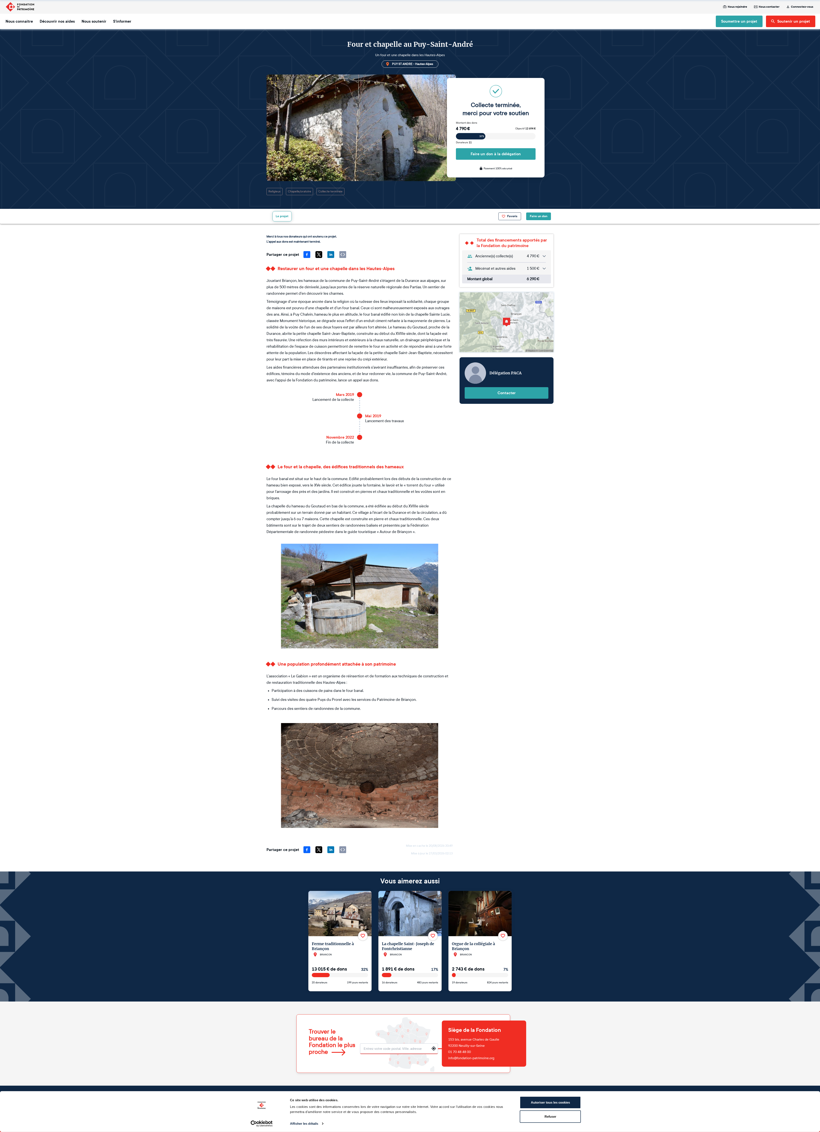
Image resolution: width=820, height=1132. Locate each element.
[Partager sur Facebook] (307, 254)
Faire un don (538, 216)
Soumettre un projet (739, 21)
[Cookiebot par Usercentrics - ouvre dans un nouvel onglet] (261, 1123)
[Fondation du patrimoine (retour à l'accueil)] (20, 7)
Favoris (512, 216)
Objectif (525, 128)
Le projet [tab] (282, 216)
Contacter (507, 392)
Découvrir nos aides (57, 21)
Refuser (550, 1116)
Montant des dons (466, 122)
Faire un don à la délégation (496, 154)
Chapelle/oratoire (299, 191)
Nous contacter (769, 7)
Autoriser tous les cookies (550, 1102)
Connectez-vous (802, 7)
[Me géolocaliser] (433, 1048)
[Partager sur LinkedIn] (331, 254)
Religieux (274, 191)
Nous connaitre (19, 21)
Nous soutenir (94, 21)
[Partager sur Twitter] (319, 254)
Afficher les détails (304, 1123)
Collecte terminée (330, 191)
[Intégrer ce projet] (342, 254)
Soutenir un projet (793, 21)
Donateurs (464, 142)
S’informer (122, 21)
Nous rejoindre (737, 7)
